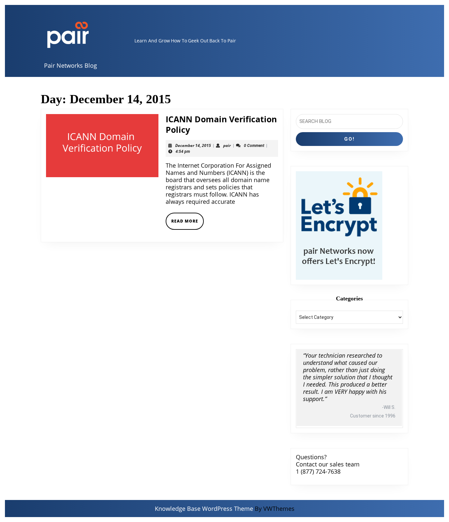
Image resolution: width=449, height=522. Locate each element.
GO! (349, 139)
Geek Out (198, 40)
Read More (187, 223)
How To (179, 40)
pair (227, 145)
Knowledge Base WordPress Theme (204, 508)
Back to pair (222, 40)
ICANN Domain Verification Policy (221, 124)
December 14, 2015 (193, 145)
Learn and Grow (152, 40)
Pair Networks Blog (70, 65)
